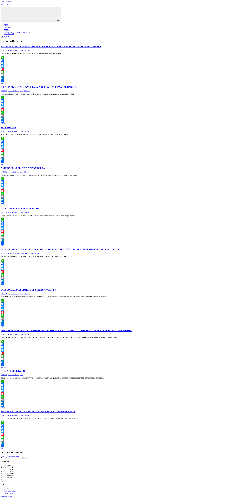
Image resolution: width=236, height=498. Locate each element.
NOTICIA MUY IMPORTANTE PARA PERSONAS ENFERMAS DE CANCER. (39, 87)
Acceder (6, 488)
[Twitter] (118, 66)
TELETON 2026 (8, 127)
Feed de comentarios (10, 491)
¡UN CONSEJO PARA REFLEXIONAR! (20, 208)
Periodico (16, 50)
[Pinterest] (118, 69)
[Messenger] (118, 63)
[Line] (118, 72)
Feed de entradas (9, 490)
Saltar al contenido (6, 1)
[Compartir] (118, 80)
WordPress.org (8, 493)
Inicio (6, 24)
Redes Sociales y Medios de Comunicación (17, 32)
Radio (6, 29)
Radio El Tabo (5, 4)
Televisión (7, 27)
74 (6, 456)
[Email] (118, 74)
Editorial (6, 25)
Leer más (3, 83)
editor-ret (10, 50)
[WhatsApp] (118, 57)
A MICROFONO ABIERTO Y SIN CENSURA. (23, 168)
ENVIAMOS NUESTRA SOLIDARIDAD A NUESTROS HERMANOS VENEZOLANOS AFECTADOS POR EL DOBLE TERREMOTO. (66, 330)
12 (5, 473)
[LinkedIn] (118, 77)
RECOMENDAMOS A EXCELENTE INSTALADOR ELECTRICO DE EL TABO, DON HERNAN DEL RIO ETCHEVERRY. (61, 249)
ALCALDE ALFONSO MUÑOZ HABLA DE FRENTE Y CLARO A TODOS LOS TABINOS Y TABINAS (51, 46)
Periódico (7, 30)
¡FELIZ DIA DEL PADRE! (13, 371)
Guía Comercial (9, 34)
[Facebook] (118, 60)
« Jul (2, 481)
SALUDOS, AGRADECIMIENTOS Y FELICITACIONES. (28, 290)
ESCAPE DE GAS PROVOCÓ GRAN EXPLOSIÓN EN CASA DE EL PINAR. (38, 411)
